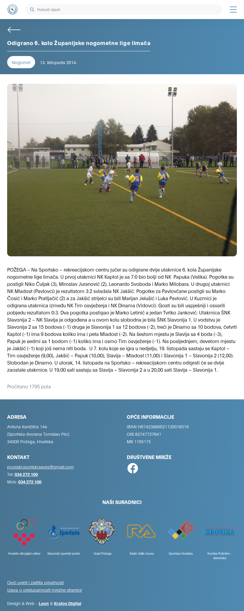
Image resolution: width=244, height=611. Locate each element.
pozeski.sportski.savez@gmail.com (40, 466)
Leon (44, 603)
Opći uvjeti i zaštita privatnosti (35, 582)
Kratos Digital (67, 603)
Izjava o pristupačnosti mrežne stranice (44, 590)
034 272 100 (26, 474)
